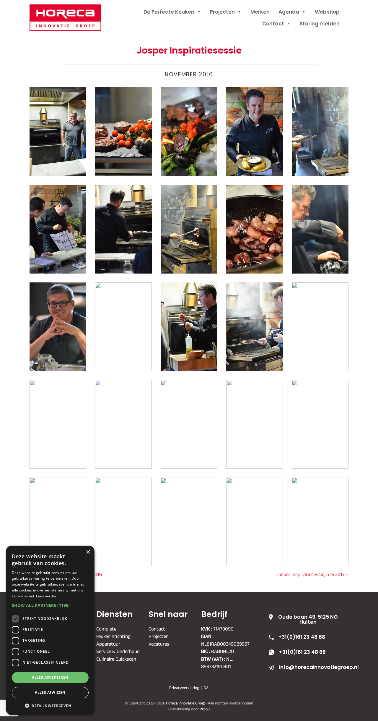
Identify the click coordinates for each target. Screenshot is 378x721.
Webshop (327, 11)
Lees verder (46, 596)
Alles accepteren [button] (50, 677)
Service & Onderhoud (118, 651)
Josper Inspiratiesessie (189, 50)
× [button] (88, 552)
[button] (50, 605)
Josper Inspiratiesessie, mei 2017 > (312, 574)
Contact (273, 23)
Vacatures (159, 643)
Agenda (288, 11)
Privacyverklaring (184, 687)
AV (205, 687)
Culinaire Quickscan (116, 658)
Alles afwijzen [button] (50, 692)
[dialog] (50, 630)
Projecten (222, 11)
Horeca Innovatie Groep (73, 11)
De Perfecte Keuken (169, 11)
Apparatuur (108, 643)
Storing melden (320, 23)
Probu (205, 709)
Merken (260, 11)
